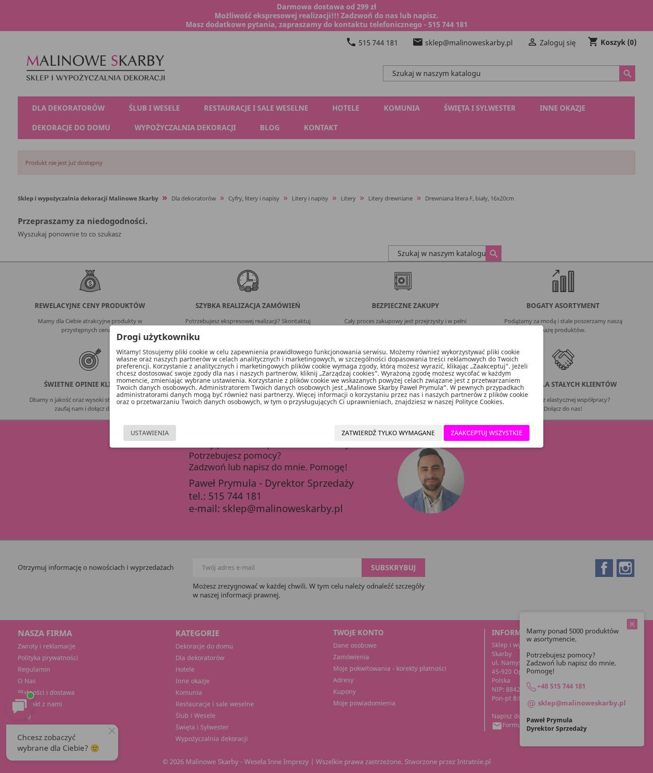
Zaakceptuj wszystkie (486, 433)
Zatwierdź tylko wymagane (388, 433)
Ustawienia (150, 433)
